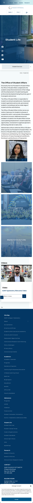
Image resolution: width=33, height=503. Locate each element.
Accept (16, 499)
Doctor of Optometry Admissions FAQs (15, 417)
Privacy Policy (8, 348)
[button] (30, 486)
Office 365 (7, 390)
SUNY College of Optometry (12, 318)
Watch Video (8, 296)
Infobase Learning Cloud (11, 373)
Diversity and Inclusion (11, 335)
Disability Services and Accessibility (15, 331)
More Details (16, 179)
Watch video (18, 286)
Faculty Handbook (9, 393)
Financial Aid (8, 411)
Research (27, 2)
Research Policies (9, 456)
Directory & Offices (10, 328)
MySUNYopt (7, 445)
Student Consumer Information (13, 414)
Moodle (6, 386)
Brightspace (7, 379)
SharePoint (7, 383)
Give (18, 12)
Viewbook (7, 407)
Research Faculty (9, 453)
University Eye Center (10, 351)
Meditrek (6, 376)
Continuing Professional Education (14, 369)
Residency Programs (10, 366)
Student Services (17, 66)
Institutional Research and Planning (15, 341)
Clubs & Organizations (11, 432)
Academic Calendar (10, 359)
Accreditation (8, 324)
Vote (5, 442)
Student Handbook (9, 435)
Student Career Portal (10, 428)
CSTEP (6, 404)
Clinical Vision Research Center (13, 460)
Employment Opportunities (12, 338)
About (11, 2)
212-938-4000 (8, 473)
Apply (10, 12)
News (15, 2)
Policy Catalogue (9, 345)
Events (21, 2)
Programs (7, 362)
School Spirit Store (9, 438)
